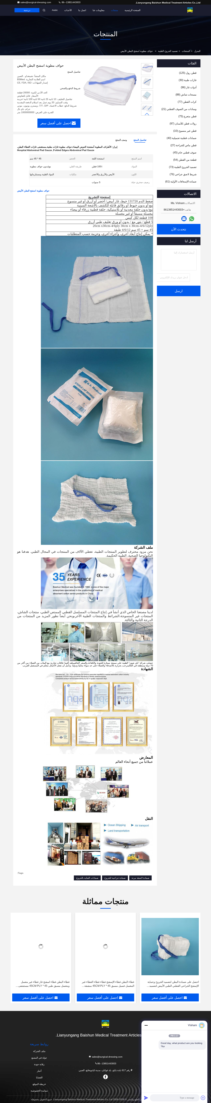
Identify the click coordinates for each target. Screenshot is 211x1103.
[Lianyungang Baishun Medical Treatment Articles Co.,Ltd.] (190, 10)
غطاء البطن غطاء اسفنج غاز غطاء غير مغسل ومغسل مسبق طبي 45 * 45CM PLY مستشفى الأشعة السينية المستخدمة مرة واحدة (44, 984)
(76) (183, 174)
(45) (184, 152)
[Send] (146, 1097)
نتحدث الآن (178, 229)
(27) (183, 145)
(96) (188, 87)
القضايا (39, 1077)
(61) (180, 181)
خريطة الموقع (39, 1084)
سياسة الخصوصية (39, 1090)
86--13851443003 (70, 2)
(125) (187, 72)
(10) (184, 130)
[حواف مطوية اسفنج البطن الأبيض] (109, 91)
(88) (186, 94)
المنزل (197, 51)
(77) (187, 101)
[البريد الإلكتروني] (184, 219)
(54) (184, 159)
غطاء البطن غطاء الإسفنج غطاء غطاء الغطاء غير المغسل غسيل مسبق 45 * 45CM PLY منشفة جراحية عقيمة (108, 984)
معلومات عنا (99, 10)
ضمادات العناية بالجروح (87, 878)
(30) (187, 80)
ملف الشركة (39, 1051)
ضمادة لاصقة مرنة (140, 878)
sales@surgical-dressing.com (36, 2)
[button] (147, 114)
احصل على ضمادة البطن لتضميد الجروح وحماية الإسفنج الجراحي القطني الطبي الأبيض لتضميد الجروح (173, 984)
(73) (182, 167)
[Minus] (146, 1025)
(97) (183, 123)
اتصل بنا (82, 10)
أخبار (39, 1071)
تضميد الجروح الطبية (168, 51)
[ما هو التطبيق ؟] (191, 218)
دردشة (27, 10)
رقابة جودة (39, 1064)
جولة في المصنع (39, 1057)
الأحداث (68, 10)
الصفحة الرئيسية (132, 10)
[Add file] (203, 1097)
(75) (187, 116)
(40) (181, 138)
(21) (178, 109)
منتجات (114, 10)
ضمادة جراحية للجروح (115, 878)
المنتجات (186, 51)
